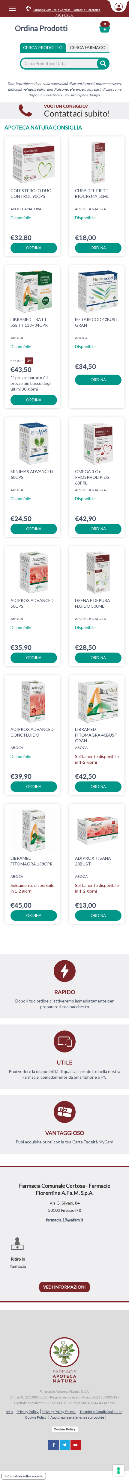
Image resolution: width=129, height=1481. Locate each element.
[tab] (88, 47)
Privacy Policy (27, 1411)
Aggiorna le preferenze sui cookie (77, 1417)
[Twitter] (65, 1445)
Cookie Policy (36, 1417)
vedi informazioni (64, 1286)
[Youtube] (75, 1445)
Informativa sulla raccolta (24, 1476)
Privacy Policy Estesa (59, 1411)
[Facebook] (53, 1445)
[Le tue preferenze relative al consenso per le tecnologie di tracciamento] (118, 1470)
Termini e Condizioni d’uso (101, 1411)
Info (9, 1411)
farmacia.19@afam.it (64, 1219)
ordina (33, 247)
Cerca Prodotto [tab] (43, 47)
